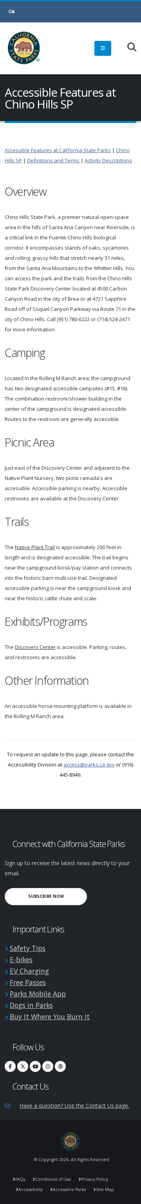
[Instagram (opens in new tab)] (47, 1066)
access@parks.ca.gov (89, 764)
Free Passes (28, 982)
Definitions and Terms (53, 160)
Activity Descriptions (108, 160)
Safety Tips (27, 948)
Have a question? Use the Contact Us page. (74, 1105)
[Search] (127, 47)
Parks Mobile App (38, 993)
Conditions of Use (53, 1179)
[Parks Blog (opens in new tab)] (60, 1066)
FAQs (20, 1179)
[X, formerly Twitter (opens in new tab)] (22, 1066)
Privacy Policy (94, 1179)
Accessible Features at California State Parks (58, 150)
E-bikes (21, 959)
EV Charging (29, 971)
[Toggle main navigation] (102, 48)
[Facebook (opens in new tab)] (10, 1066)
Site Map (105, 1189)
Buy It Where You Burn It (50, 1016)
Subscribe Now (57, 896)
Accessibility (30, 1189)
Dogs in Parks (31, 1005)
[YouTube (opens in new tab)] (35, 1066)
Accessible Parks (69, 1189)
